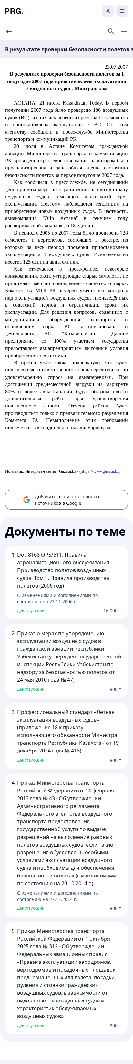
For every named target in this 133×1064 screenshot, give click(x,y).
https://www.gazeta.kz (100, 471)
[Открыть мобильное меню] (122, 11)
